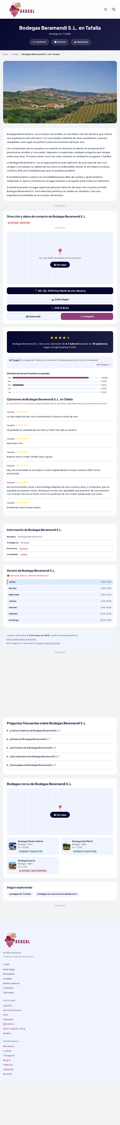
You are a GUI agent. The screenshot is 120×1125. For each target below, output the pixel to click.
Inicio (5, 54)
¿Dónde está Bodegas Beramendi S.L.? (29, 739)
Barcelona (8, 1024)
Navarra (24, 548)
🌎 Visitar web (33, 316)
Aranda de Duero (12, 1010)
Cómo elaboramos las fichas (21, 639)
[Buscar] (105, 9)
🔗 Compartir (87, 316)
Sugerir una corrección (48, 643)
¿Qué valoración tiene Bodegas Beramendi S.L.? (34, 756)
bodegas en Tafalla (20, 894)
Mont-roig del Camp (14, 1028)
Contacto (8, 988)
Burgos (6, 1060)
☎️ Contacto (39, 41)
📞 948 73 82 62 (60, 307)
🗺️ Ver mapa (60, 264)
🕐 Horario (60, 41)
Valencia (7, 1064)
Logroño (7, 1005)
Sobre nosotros (11, 983)
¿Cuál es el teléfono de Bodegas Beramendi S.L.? (34, 730)
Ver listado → (103, 364)
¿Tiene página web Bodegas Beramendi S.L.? (32, 765)
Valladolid (8, 1019)
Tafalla (15, 54)
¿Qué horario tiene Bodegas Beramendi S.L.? (32, 747)
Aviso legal (9, 969)
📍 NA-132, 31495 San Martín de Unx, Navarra (60, 290)
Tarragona (9, 1055)
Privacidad (8, 974)
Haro (5, 1014)
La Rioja (7, 1050)
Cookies (7, 978)
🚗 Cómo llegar (60, 299)
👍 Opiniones (81, 41)
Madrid (6, 1033)
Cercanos (8, 992)
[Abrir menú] (113, 9)
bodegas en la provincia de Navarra (57, 894)
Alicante (7, 1074)
